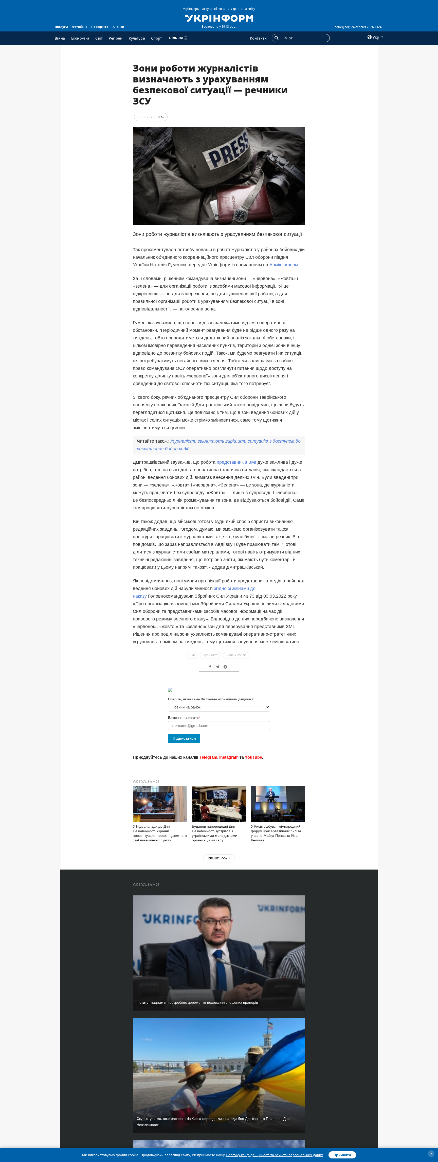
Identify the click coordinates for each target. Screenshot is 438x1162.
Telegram (208, 757)
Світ (99, 38)
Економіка (80, 38)
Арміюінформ (283, 264)
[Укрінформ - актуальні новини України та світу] (219, 18)
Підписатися (184, 738)
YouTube (253, 757)
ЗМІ (192, 655)
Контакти (258, 38)
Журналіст (210, 655)
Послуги (61, 27)
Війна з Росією (236, 655)
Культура (137, 38)
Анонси (118, 27)
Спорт (156, 38)
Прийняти (342, 1155)
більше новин (219, 858)
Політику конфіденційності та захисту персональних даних (274, 1155)
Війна (60, 38)
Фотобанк (79, 27)
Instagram (229, 757)
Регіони (115, 38)
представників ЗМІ (237, 462)
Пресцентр (99, 27)
